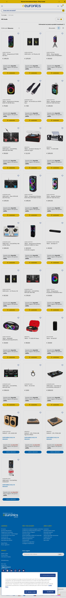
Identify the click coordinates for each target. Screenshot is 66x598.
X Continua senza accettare (48, 575)
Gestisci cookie (32, 592)
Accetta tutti (50, 591)
